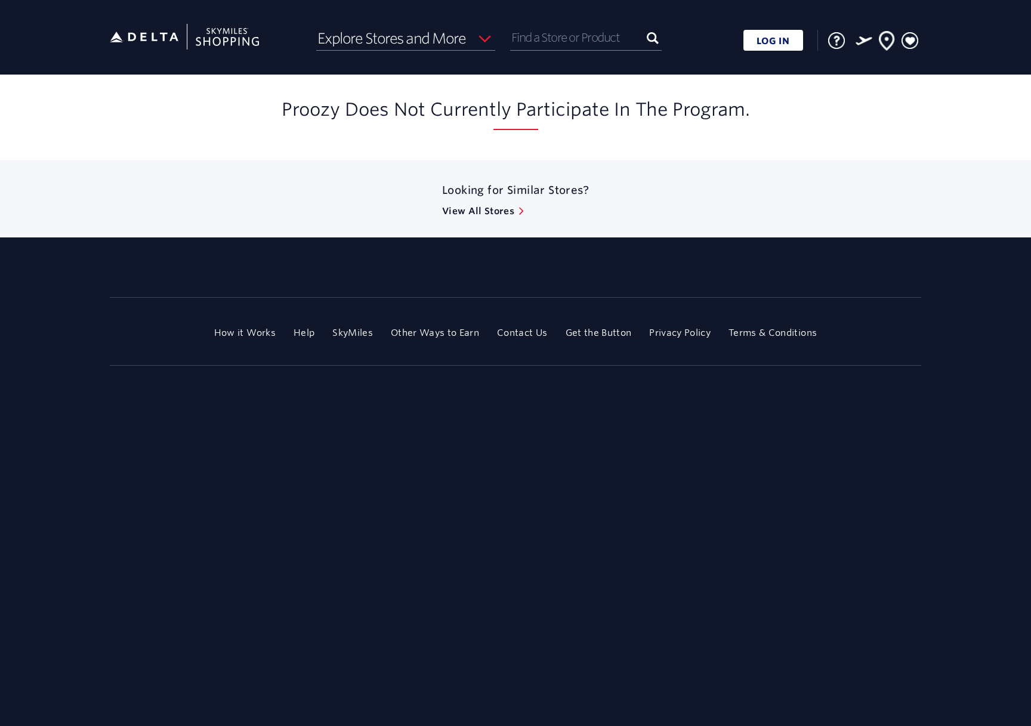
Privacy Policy (680, 332)
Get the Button (599, 332)
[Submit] (653, 37)
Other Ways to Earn (435, 332)
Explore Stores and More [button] (391, 38)
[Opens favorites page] (910, 41)
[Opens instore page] (887, 43)
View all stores (478, 211)
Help (304, 332)
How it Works (245, 332)
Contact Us (522, 332)
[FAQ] (836, 40)
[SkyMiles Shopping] (184, 37)
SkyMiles (352, 332)
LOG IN (773, 41)
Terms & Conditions (773, 332)
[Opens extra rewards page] (864, 40)
